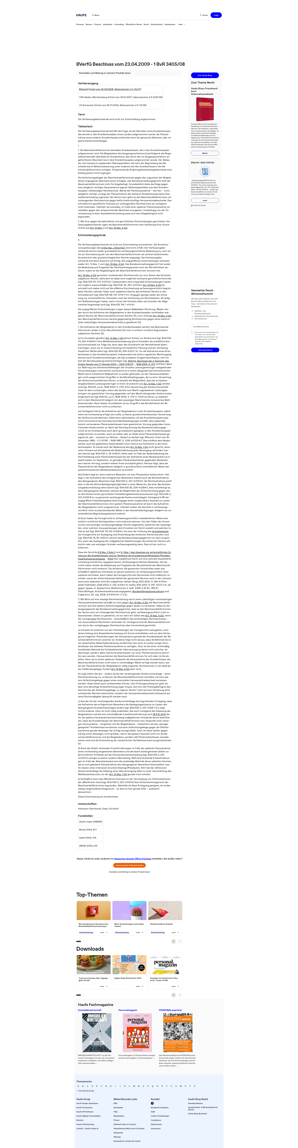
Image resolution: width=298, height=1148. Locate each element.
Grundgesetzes (160, 531)
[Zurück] (173, 941)
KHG (110, 558)
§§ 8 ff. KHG (159, 714)
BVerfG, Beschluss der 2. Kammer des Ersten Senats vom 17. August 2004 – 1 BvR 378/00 (123, 362)
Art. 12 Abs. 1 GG (114, 338)
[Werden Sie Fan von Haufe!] (152, 1103)
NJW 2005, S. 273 (145, 364)
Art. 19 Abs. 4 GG (118, 228)
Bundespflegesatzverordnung (148, 591)
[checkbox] (192, 332)
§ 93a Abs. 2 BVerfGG (113, 247)
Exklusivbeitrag (86, 932)
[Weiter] (180, 941)
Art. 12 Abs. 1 (97, 228)
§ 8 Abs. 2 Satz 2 (106, 552)
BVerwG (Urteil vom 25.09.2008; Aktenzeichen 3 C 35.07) (110, 89)
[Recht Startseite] (82, 15)
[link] (80, 24)
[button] (216, 15)
